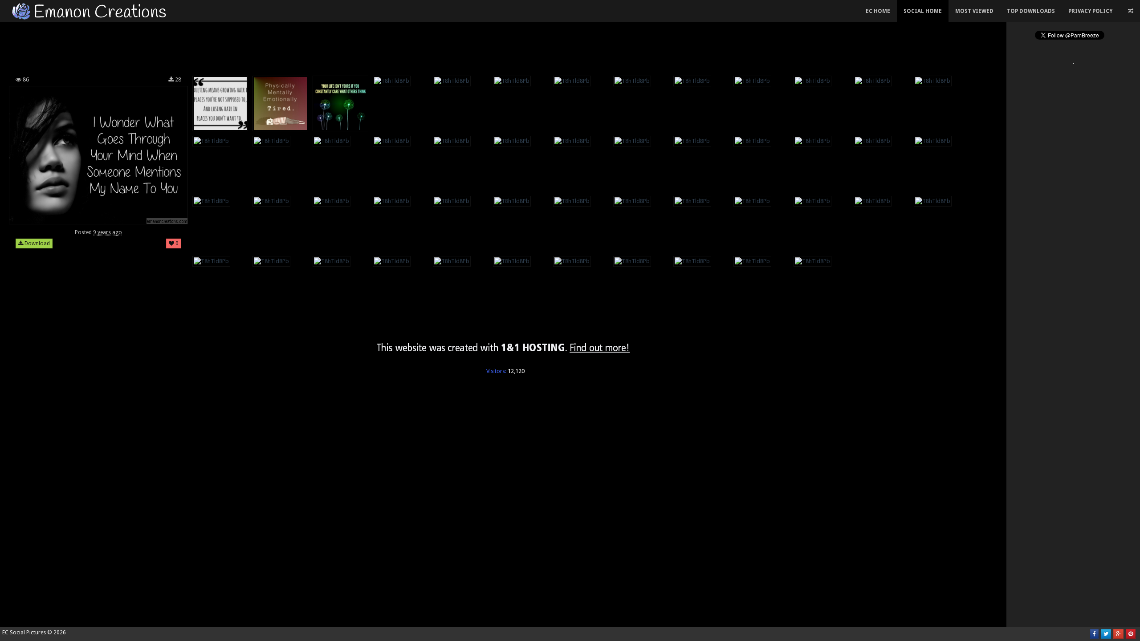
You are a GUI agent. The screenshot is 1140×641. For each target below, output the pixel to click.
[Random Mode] (1130, 11)
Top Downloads (1031, 11)
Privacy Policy (1090, 11)
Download (36, 243)
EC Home (878, 11)
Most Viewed (974, 11)
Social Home (923, 11)
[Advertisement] (503, 46)
